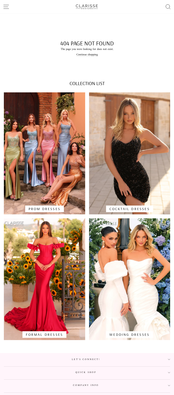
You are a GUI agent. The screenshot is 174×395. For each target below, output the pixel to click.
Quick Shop (85, 372)
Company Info (86, 385)
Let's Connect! (86, 359)
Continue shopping (87, 54)
